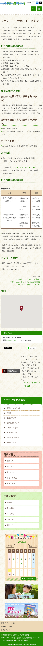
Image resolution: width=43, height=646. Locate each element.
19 (21, 567)
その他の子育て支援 (33, 282)
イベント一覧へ (29, 579)
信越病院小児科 (12, 433)
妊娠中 (9, 502)
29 (21, 555)
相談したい (11, 461)
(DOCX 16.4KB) (30, 167)
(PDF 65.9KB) (19, 167)
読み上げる (20, 3)
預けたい (10, 466)
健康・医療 (11, 483)
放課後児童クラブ (13, 423)
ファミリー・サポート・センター (28, 285)
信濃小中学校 (11, 418)
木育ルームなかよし (17, 282)
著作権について (6, 626)
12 (21, 563)
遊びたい (10, 472)
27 (13, 555)
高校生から (11, 525)
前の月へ (11, 546)
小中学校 (37, 279)
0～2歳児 (19, 279)
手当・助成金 (12, 478)
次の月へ (32, 546)
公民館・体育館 (12, 428)
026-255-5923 (11, 340)
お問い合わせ (6, 630)
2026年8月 (21, 542)
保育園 (9, 413)
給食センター (11, 443)
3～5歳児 (28, 279)
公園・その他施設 (13, 437)
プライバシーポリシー (9, 623)
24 (13, 570)
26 (21, 570)
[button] (21, 308)
